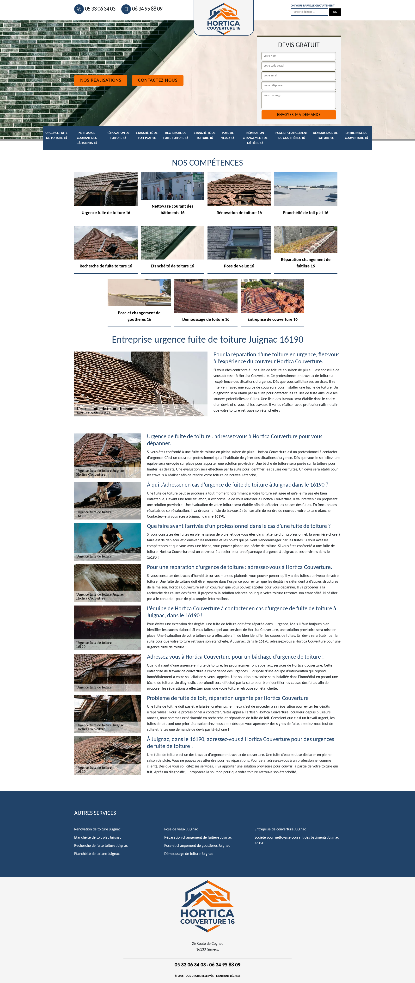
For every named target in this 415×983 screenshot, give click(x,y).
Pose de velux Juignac (181, 829)
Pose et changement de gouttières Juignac (197, 846)
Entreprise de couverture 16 (356, 135)
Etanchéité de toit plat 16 (147, 135)
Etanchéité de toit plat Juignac (97, 838)
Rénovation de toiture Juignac (97, 829)
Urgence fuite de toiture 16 (56, 135)
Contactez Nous (157, 80)
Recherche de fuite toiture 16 (175, 135)
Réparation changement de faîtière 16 (255, 138)
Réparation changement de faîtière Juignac (198, 838)
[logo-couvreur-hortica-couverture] (207, 906)
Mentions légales (228, 976)
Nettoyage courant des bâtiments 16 (87, 138)
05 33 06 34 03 (100, 9)
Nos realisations (100, 80)
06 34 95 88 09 (147, 9)
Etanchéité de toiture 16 (204, 135)
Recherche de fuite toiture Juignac (101, 846)
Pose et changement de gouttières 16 (291, 135)
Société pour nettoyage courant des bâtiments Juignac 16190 (297, 840)
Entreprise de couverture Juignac (280, 829)
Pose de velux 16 (227, 135)
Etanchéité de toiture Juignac (97, 854)
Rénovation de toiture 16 (118, 135)
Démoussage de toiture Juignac (188, 854)
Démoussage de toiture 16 (325, 135)
